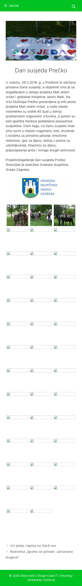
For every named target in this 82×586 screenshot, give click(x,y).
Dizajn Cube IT (48, 575)
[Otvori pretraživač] (74, 6)
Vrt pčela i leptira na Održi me (33, 546)
